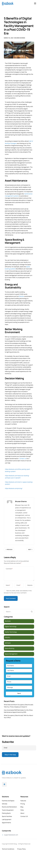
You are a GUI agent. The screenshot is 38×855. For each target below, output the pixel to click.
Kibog (15, 844)
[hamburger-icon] (35, 3)
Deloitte (21, 296)
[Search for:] (19, 612)
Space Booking (9, 648)
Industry (7, 637)
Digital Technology (10, 626)
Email (18, 585)
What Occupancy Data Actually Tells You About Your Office (18, 717)
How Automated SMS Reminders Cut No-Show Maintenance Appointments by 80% (18, 711)
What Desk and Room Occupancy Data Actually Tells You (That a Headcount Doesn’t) (18, 706)
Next (29, 549)
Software (8, 643)
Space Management (11, 654)
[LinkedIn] (4, 784)
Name (8, 585)
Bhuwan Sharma (19, 38)
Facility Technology (11, 632)
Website (29, 585)
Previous (9, 549)
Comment (9, 569)
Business (8, 621)
